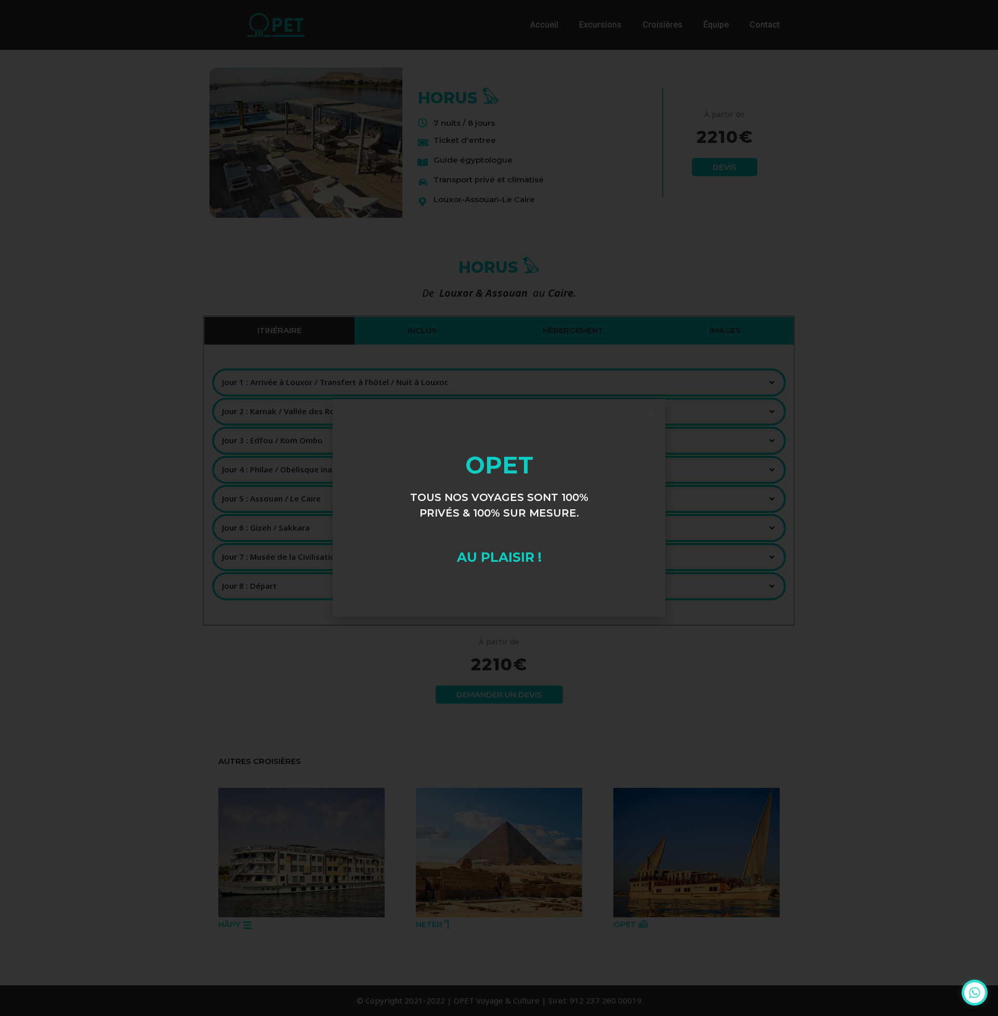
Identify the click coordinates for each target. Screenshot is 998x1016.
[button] (651, 413)
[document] (499, 508)
